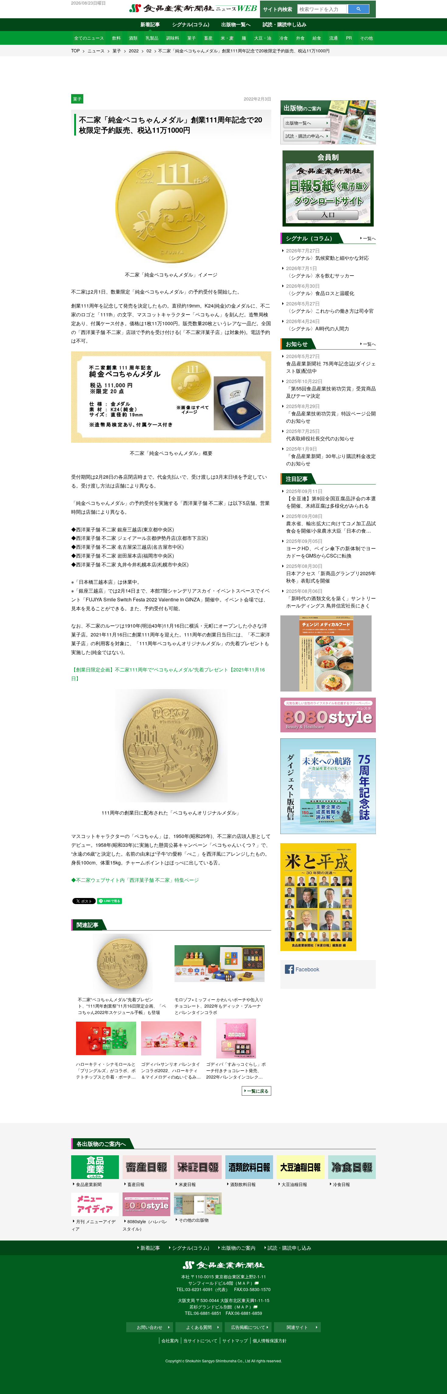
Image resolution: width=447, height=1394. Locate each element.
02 (149, 51)
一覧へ (369, 238)
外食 (300, 38)
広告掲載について (248, 1327)
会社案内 (169, 1340)
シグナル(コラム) (190, 24)
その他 (366, 38)
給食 (317, 38)
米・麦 (227, 38)
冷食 (283, 38)
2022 (134, 51)
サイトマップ (235, 1340)
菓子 (191, 38)
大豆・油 (262, 38)
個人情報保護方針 (270, 1340)
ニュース (96, 51)
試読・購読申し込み (285, 24)
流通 (333, 38)
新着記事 (150, 24)
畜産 (208, 38)
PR (349, 38)
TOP (75, 51)
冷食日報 (341, 1184)
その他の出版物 (194, 1220)
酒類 (133, 38)
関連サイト (297, 1327)
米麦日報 (187, 1184)
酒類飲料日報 (243, 1184)
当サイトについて (200, 1340)
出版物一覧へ (236, 24)
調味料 (172, 38)
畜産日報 (135, 1184)
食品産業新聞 (89, 1184)
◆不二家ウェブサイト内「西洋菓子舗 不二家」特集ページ (135, 879)
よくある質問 (199, 1327)
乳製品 (152, 38)
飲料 (116, 38)
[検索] (358, 9)
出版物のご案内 (238, 1247)
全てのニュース (89, 38)
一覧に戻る (258, 1091)
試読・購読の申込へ (305, 136)
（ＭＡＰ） (244, 1283)
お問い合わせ (149, 1327)
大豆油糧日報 (294, 1184)
